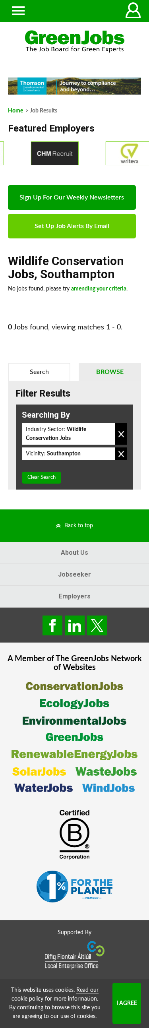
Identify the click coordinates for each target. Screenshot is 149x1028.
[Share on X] (97, 625)
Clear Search (41, 477)
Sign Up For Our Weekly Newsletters (71, 197)
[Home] (74, 41)
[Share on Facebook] (52, 625)
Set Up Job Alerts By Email (72, 226)
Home (15, 111)
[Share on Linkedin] (75, 625)
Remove (121, 434)
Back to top (78, 526)
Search (39, 372)
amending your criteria (98, 289)
